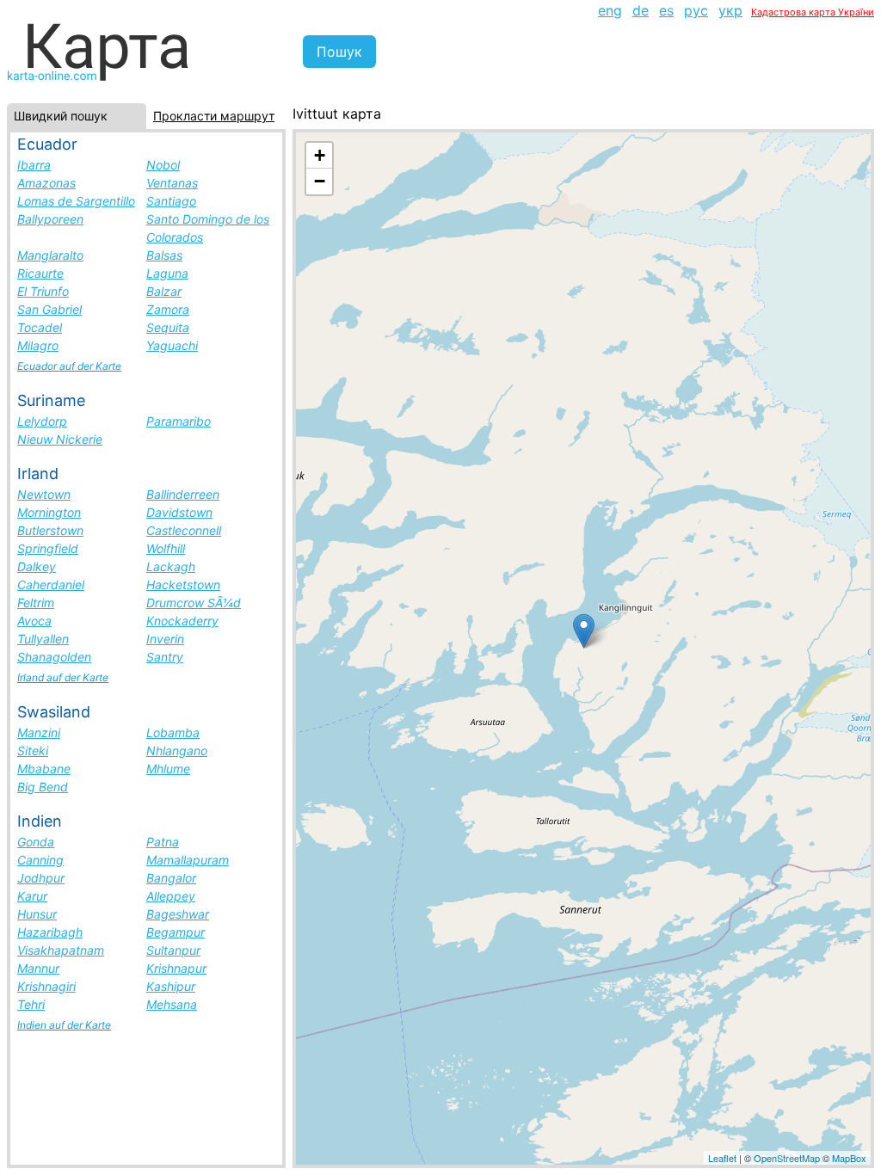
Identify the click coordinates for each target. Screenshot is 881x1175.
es (666, 10)
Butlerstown (50, 530)
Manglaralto (50, 255)
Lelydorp (42, 421)
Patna (162, 841)
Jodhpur (41, 877)
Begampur (175, 932)
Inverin (165, 638)
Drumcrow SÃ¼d (193, 602)
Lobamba (173, 732)
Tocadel (39, 327)
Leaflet (722, 1158)
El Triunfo (43, 291)
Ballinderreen (182, 494)
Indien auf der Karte (64, 1024)
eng (610, 10)
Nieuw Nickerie (59, 439)
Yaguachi (172, 345)
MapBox (849, 1158)
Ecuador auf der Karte (69, 366)
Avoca (34, 620)
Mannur (38, 968)
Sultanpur (173, 950)
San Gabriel (49, 309)
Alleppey (170, 896)
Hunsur (37, 914)
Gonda (35, 841)
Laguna (167, 273)
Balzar (164, 291)
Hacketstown (183, 584)
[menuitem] (610, 10)
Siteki (32, 750)
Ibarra (34, 164)
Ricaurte (40, 273)
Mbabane (44, 768)
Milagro (38, 345)
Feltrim (35, 602)
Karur (32, 896)
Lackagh (170, 566)
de (640, 10)
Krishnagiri (46, 986)
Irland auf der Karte (62, 677)
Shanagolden (54, 656)
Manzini (38, 732)
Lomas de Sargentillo (76, 201)
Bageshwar (177, 914)
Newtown (44, 494)
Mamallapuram (187, 859)
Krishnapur (176, 968)
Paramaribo (178, 421)
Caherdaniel (50, 584)
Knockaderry (182, 620)
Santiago (171, 201)
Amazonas (46, 182)
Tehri (31, 1004)
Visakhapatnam (60, 950)
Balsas (164, 255)
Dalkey (36, 566)
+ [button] (319, 155)
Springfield (47, 548)
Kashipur (170, 986)
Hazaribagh (50, 932)
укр (730, 10)
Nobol (163, 164)
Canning (40, 859)
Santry (164, 656)
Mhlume (168, 768)
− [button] (319, 181)
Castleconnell (183, 530)
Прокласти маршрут (213, 115)
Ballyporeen (50, 219)
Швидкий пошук (61, 115)
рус (696, 10)
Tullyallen (43, 638)
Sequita (167, 327)
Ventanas (172, 182)
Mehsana (171, 1004)
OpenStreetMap (787, 1158)
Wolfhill (165, 548)
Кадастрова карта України (812, 12)
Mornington (49, 512)
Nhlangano (176, 750)
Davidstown (179, 512)
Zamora (167, 309)
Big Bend (42, 786)
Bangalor (171, 877)
